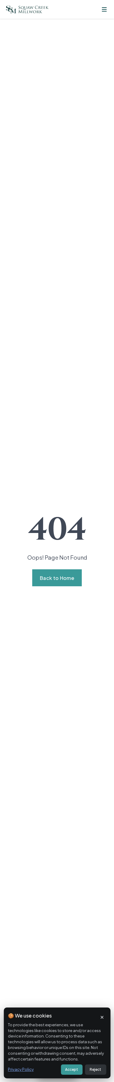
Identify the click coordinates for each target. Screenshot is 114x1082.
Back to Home (57, 578)
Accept (71, 1069)
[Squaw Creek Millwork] (27, 9)
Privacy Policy (21, 1069)
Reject (95, 1069)
